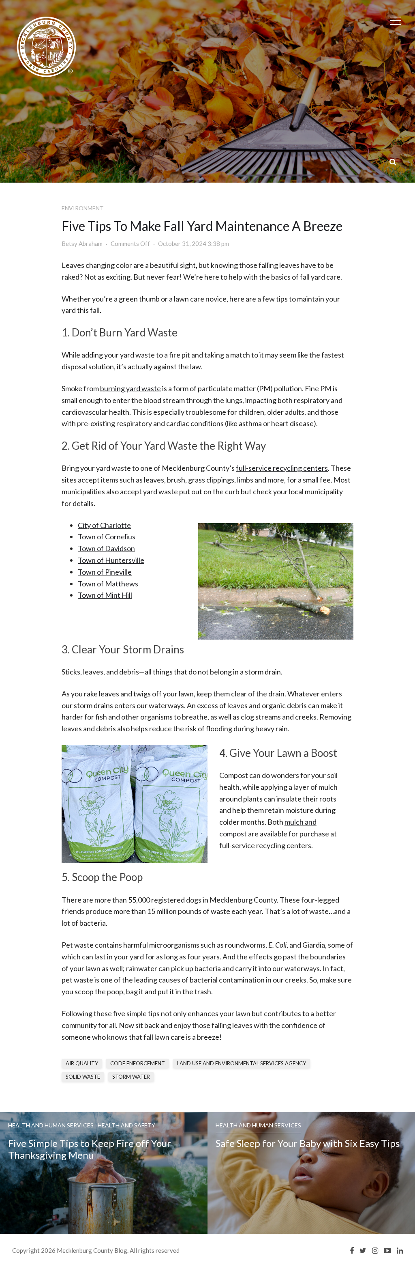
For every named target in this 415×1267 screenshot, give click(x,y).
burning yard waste (130, 388)
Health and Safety (126, 1125)
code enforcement (137, 1063)
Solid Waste (83, 1076)
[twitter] (362, 1250)
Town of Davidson (106, 548)
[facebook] (352, 1250)
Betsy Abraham (82, 243)
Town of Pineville (105, 571)
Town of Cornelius (106, 536)
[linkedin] (400, 1250)
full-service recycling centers (282, 467)
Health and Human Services (51, 1125)
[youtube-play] (387, 1250)
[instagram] (375, 1250)
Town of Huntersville (111, 560)
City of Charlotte (104, 525)
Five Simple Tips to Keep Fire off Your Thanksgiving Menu (89, 1149)
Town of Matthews (108, 583)
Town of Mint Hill (105, 594)
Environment (83, 208)
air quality (82, 1063)
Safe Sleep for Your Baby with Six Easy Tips (309, 1143)
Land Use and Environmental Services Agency (241, 1063)
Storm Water (131, 1076)
